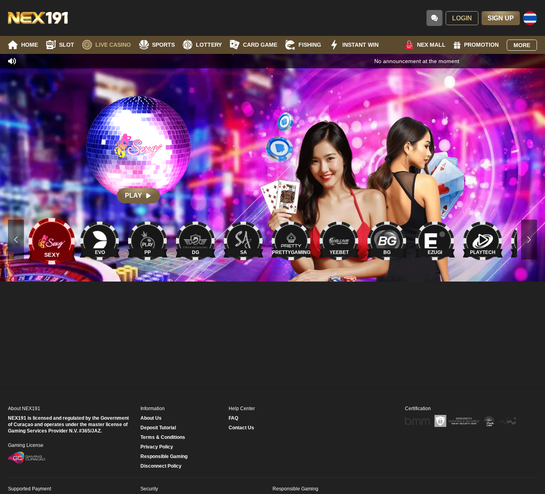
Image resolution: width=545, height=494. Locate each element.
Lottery (209, 45)
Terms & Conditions (162, 437)
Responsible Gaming (164, 456)
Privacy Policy (156, 447)
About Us (151, 418)
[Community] (434, 18)
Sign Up (501, 18)
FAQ (233, 418)
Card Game (260, 45)
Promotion (481, 45)
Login (462, 18)
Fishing (309, 45)
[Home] (38, 18)
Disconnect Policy (161, 466)
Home (29, 45)
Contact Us (241, 428)
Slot (66, 45)
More (521, 45)
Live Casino (113, 45)
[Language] (530, 18)
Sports (163, 45)
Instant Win (360, 45)
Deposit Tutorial (158, 428)
